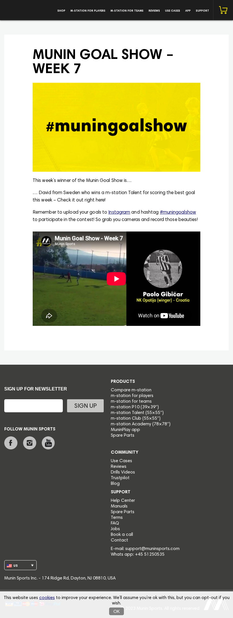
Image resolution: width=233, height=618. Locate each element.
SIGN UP (85, 406)
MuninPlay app (125, 430)
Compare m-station (131, 390)
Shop (61, 11)
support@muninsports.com (152, 549)
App (188, 11)
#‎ (161, 212)
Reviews (154, 11)
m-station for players (87, 11)
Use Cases (172, 11)
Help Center (123, 500)
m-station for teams (127, 11)
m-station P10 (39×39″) (135, 407)
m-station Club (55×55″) (136, 418)
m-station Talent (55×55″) (137, 413)
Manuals (119, 506)
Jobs (115, 529)
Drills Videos (123, 472)
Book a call (122, 534)
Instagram (119, 212)
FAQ (115, 523)
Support (202, 11)
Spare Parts (122, 435)
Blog (115, 483)
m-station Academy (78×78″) (140, 424)
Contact (119, 540)
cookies (47, 598)
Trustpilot (120, 478)
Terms (117, 517)
